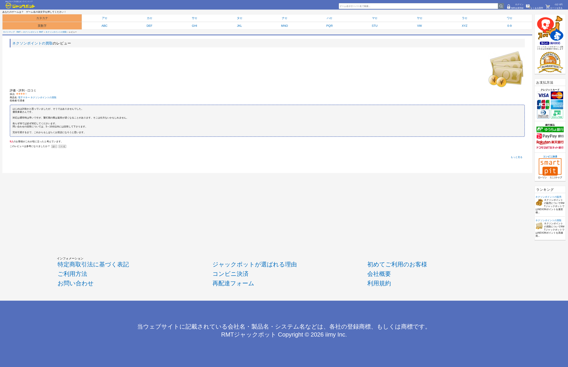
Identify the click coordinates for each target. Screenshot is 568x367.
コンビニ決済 (550, 156)
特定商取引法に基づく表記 (93, 264)
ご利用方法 (72, 274)
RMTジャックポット (248, 334)
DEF (149, 25)
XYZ (464, 25)
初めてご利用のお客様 (397, 264)
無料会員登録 (517, 8)
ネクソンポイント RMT (33, 32)
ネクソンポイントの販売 (548, 197)
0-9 (509, 25)
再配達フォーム (233, 283)
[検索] (501, 6)
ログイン (519, 4)
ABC (104, 25)
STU (374, 25)
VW (419, 25)
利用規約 (379, 283)
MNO (284, 25)
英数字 (42, 25)
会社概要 (379, 274)
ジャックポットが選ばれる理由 (254, 264)
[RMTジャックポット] (20, 6)
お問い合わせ (76, 283)
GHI (194, 25)
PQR (329, 25)
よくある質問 (537, 8)
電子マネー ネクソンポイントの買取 (37, 97)
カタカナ (42, 18)
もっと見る (516, 157)
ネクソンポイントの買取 (56, 32)
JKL (239, 25)
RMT (19, 32)
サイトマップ (9, 32)
